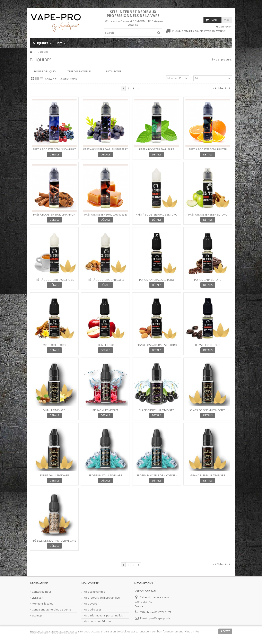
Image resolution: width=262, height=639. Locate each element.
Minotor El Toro (54, 345)
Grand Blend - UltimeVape (207, 475)
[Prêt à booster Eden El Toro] (207, 188)
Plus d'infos (192, 631)
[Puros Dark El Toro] (207, 253)
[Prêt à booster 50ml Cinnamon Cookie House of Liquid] (54, 188)
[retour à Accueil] (31, 52)
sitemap (37, 615)
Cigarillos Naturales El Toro (157, 345)
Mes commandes (94, 591)
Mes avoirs (90, 603)
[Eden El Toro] (105, 318)
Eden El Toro (105, 345)
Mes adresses (93, 609)
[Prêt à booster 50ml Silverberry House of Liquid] (105, 123)
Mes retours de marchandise (102, 597)
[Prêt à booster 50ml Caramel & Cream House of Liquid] (105, 188)
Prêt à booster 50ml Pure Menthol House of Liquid (156, 151)
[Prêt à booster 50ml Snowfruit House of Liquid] (54, 123)
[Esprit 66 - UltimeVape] (54, 449)
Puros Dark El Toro (207, 280)
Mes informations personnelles (103, 615)
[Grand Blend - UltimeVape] (207, 449)
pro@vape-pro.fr (159, 618)
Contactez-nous (42, 591)
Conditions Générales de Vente (51, 609)
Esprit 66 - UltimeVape (54, 475)
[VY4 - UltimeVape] (54, 383)
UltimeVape (113, 71)
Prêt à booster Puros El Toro (156, 214)
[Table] (41, 78)
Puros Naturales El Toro (156, 280)
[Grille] (32, 78)
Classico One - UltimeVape (207, 410)
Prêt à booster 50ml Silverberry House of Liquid (105, 151)
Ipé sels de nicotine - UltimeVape (54, 540)
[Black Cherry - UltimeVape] (156, 383)
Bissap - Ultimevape (106, 410)
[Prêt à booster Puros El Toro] (156, 188)
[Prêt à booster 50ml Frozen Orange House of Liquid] (207, 123)
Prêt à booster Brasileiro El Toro (54, 281)
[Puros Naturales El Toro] (156, 253)
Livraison (37, 597)
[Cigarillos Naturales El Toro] (156, 318)
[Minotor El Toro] (54, 318)
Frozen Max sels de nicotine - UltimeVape (157, 477)
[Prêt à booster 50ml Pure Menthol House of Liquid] (156, 123)
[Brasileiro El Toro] (207, 318)
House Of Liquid (45, 71)
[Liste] (37, 78)
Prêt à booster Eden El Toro (207, 214)
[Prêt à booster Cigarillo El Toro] (105, 253)
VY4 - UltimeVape (54, 410)
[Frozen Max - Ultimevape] (105, 449)
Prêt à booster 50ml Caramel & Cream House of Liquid (105, 216)
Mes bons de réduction (98, 621)
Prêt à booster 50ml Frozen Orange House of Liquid (208, 151)
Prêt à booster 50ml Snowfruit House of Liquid (54, 151)
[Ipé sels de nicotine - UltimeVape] (54, 514)
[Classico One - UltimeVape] (207, 383)
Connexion (225, 26)
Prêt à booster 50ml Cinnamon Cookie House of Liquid (54, 216)
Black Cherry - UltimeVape (156, 410)
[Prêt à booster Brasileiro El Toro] (54, 253)
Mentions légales (42, 603)
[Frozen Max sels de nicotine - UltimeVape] (156, 449)
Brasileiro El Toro (207, 345)
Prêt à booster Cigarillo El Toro (105, 281)
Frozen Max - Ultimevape (105, 475)
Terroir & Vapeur (79, 71)
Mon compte (90, 583)
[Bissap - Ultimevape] (105, 383)
